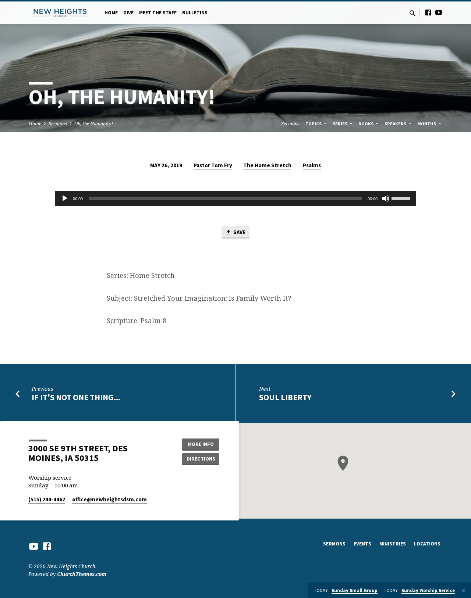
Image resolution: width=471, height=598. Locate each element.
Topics (314, 123)
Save (238, 232)
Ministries (392, 544)
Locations (427, 544)
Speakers (396, 123)
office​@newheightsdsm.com (109, 499)
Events (362, 544)
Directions (201, 458)
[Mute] (385, 198)
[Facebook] (428, 12)
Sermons (58, 124)
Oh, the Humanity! (93, 124)
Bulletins (195, 13)
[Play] (64, 198)
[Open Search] (412, 13)
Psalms (312, 165)
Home (111, 13)
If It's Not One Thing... (76, 397)
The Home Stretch (267, 165)
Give (128, 13)
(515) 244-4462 (46, 499)
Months (427, 123)
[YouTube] (439, 12)
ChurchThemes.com (81, 573)
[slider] (402, 197)
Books (366, 123)
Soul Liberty (285, 397)
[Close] (463, 590)
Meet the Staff (158, 13)
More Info (201, 444)
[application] (235, 198)
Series (340, 123)
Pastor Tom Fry (213, 165)
